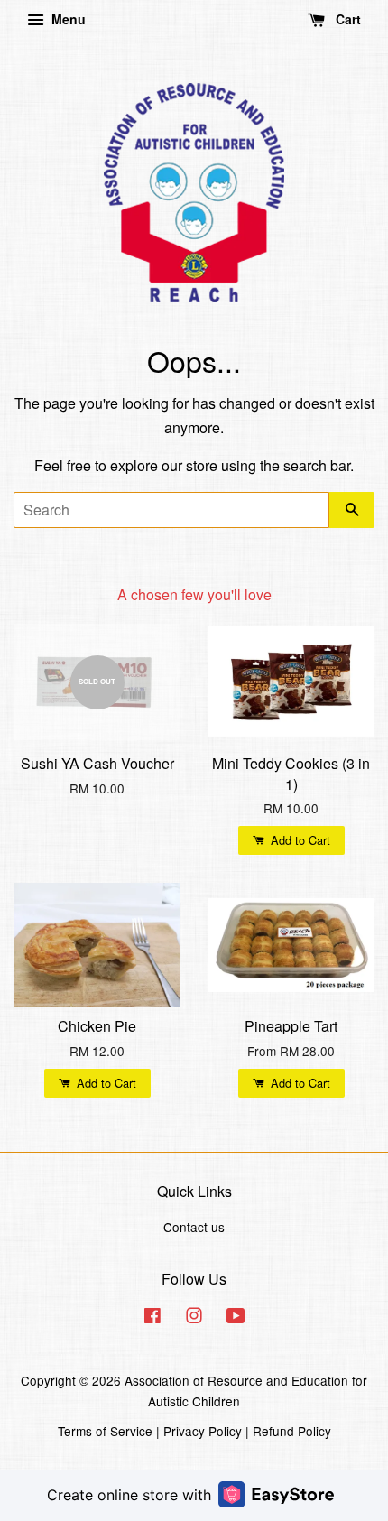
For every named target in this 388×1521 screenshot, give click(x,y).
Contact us (194, 1227)
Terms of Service (105, 1431)
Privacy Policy (202, 1431)
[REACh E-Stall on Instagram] (194, 1318)
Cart (346, 19)
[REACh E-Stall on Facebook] (152, 1318)
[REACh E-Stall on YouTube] (236, 1318)
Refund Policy (292, 1431)
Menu (67, 19)
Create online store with (129, 1495)
